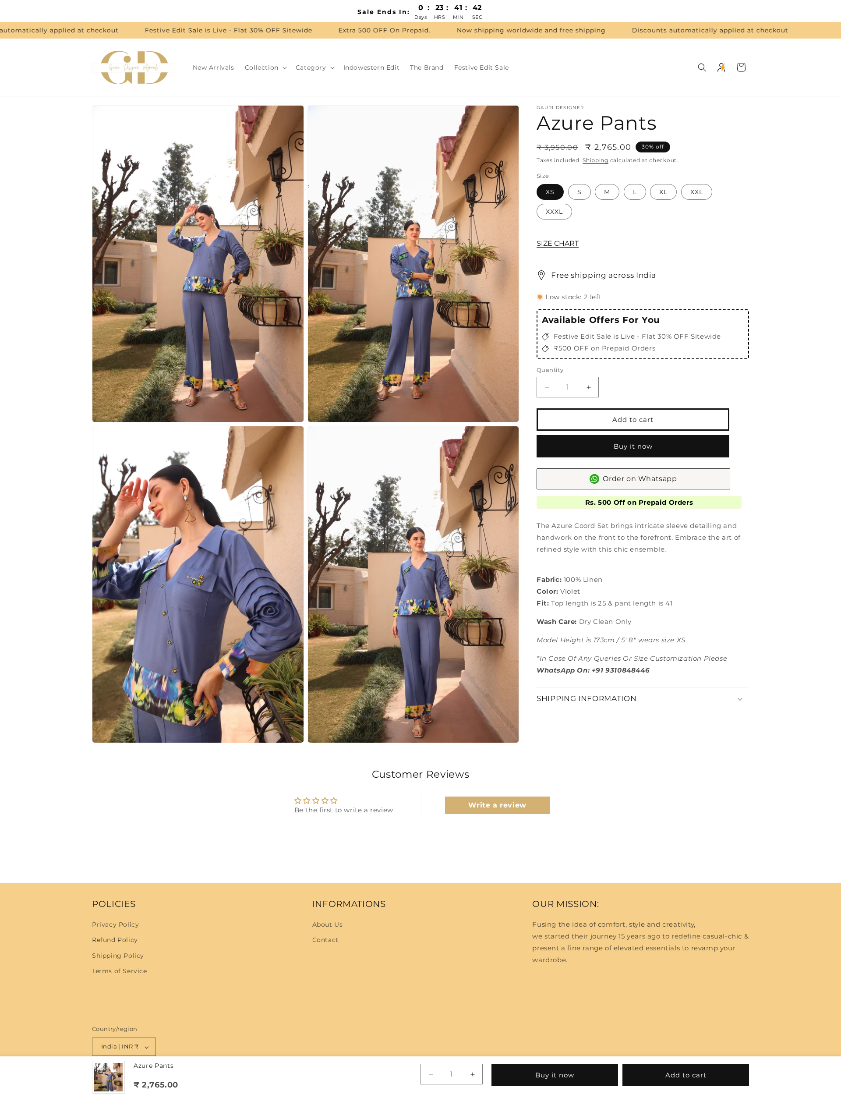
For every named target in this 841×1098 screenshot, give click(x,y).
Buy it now (633, 446)
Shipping (595, 160)
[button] (265, 67)
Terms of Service (119, 971)
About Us (327, 924)
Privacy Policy (115, 924)
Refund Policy (115, 940)
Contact (325, 940)
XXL (696, 192)
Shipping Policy (118, 956)
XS (550, 192)
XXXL (554, 212)
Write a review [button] (497, 804)
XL (663, 192)
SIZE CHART (558, 243)
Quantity (550, 369)
